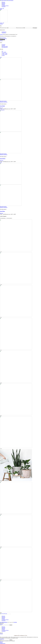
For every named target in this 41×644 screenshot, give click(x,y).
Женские (1, 107)
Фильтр (1, 40)
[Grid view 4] (1, 39)
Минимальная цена (3, 27)
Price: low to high (5, 46)
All (2, 51)
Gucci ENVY (2, 158)
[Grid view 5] (3, 39)
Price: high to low (5, 47)
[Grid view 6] (4, 39)
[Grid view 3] (0, 39)
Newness (3, 45)
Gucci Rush (2, 105)
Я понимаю (2, 638)
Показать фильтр (3, 37)
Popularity (3, 44)
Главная (1, 34)
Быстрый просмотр (3, 153)
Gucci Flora (2, 211)
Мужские (1, 160)
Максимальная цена (19, 27)
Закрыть (1, 23)
